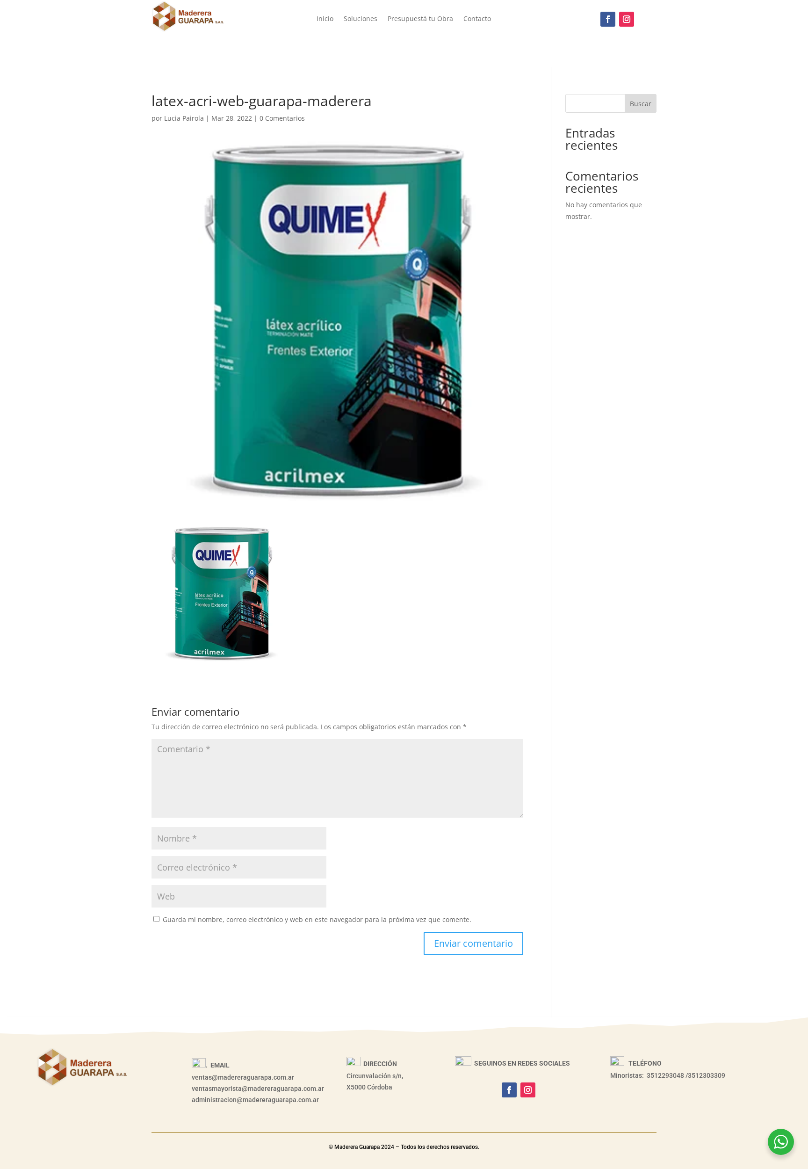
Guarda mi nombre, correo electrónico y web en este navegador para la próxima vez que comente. (317, 919)
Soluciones (360, 19)
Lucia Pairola (184, 118)
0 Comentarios (282, 118)
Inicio (325, 19)
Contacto (477, 19)
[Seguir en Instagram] (626, 19)
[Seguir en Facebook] (607, 19)
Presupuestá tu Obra (420, 19)
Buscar (640, 103)
